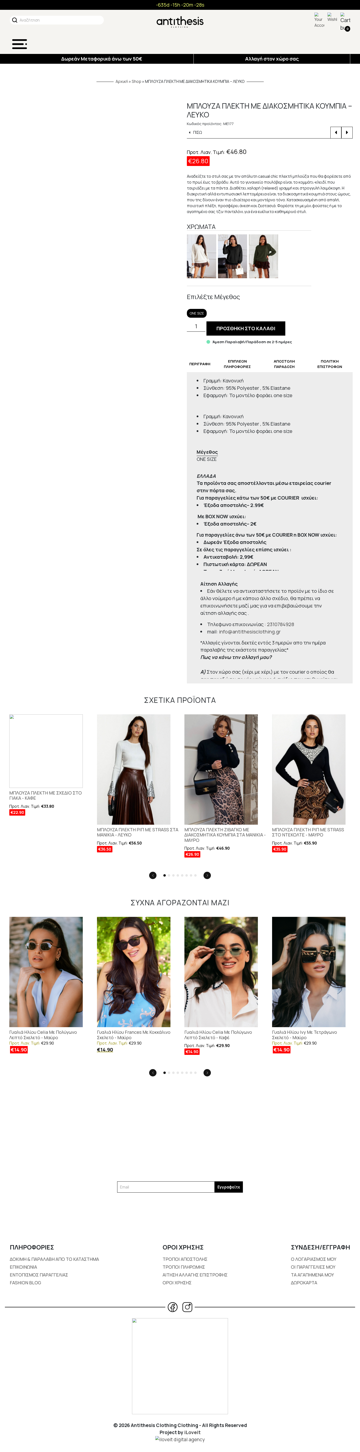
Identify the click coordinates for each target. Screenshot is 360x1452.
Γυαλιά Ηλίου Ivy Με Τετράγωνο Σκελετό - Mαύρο (304, 1035)
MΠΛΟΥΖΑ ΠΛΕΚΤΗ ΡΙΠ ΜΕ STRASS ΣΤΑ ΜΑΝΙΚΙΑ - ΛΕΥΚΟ (137, 832)
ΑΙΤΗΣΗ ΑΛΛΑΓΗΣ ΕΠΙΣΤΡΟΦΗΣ (195, 1275)
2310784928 (280, 624)
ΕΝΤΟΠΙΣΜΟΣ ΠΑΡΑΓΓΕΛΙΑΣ (39, 1275)
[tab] (200, 364)
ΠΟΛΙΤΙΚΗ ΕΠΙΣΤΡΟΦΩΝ (329, 364)
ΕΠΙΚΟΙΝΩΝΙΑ (23, 1267)
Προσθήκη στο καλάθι (245, 328)
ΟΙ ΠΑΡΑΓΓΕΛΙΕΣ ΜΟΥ (313, 1267)
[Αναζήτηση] (15, 20)
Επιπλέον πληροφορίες (237, 364)
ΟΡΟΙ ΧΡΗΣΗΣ (177, 1283)
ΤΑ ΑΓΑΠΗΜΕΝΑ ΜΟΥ (312, 1275)
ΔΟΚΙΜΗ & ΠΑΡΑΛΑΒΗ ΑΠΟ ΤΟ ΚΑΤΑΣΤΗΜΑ (54, 1259)
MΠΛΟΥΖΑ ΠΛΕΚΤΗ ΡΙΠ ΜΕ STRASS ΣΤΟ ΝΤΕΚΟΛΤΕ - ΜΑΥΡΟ (308, 832)
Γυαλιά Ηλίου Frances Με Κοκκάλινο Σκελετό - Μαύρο (133, 1035)
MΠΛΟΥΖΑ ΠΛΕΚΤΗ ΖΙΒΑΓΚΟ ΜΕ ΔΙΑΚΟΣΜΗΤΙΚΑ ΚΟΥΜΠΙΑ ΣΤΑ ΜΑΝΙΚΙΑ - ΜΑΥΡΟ (225, 835)
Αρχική (122, 81)
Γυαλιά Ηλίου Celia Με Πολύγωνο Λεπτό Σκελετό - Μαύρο (43, 1035)
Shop (136, 81)
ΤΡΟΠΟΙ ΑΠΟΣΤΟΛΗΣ (185, 1259)
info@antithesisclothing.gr (250, 631)
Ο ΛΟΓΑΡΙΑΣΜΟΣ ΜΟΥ (313, 1259)
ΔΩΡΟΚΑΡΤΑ (304, 1283)
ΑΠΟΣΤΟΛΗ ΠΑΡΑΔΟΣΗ (284, 364)
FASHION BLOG (25, 1283)
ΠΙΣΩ (197, 132)
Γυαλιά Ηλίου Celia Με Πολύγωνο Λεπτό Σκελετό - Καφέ (218, 1035)
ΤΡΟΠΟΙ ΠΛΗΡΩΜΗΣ (184, 1267)
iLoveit (192, 1432)
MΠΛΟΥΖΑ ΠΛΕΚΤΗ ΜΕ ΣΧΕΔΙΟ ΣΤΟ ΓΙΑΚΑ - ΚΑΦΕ (45, 795)
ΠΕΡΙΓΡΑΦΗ (199, 363)
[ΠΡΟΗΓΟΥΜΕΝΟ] (336, 132)
